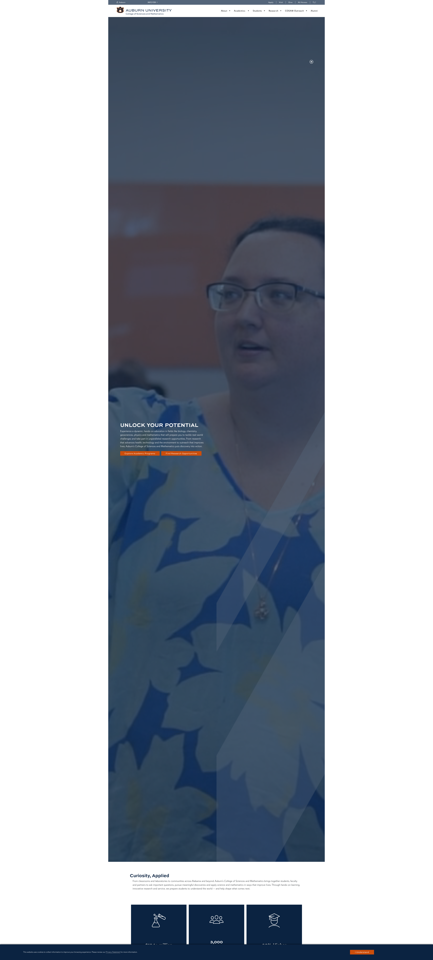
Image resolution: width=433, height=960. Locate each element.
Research (273, 10)
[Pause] (311, 62)
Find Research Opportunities (181, 453)
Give (291, 2)
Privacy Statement (113, 952)
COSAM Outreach (294, 10)
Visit (281, 2)
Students (257, 10)
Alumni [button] (314, 10)
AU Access (302, 2)
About (224, 10)
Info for (153, 2)
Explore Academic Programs (140, 453)
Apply (270, 2)
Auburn (123, 2)
